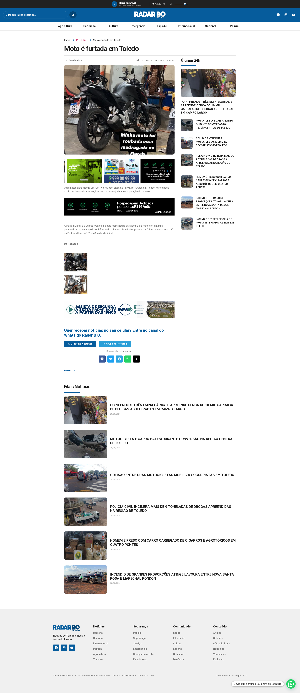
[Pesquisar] (73, 14)
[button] (102, 359)
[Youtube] (294, 15)
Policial (234, 26)
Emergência (137, 26)
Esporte (162, 26)
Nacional (210, 26)
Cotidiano (89, 26)
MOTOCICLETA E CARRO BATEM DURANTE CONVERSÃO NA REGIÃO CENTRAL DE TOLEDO (214, 124)
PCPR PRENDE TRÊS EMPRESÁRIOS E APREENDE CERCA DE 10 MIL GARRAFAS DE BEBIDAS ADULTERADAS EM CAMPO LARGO (207, 107)
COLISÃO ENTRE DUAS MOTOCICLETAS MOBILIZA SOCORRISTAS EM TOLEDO (211, 142)
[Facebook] (278, 15)
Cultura (113, 26)
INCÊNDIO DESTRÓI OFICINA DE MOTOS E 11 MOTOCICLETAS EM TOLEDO (215, 223)
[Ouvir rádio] (114, 4)
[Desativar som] (171, 4)
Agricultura (65, 26)
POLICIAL (81, 40)
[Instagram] (286, 15)
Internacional (186, 26)
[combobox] (35, 14)
